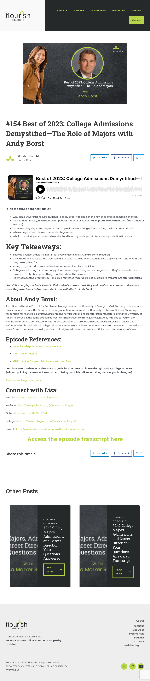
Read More (50, 569)
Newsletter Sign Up (133, 645)
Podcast (139, 637)
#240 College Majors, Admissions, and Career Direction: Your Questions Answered (53, 543)
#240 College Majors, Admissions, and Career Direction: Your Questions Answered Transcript (122, 543)
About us (138, 626)
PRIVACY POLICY (15, 666)
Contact (139, 641)
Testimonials (136, 633)
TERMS (30, 666)
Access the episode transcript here (75, 439)
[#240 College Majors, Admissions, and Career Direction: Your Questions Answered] (24, 548)
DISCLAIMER (42, 666)
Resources (138, 630)
